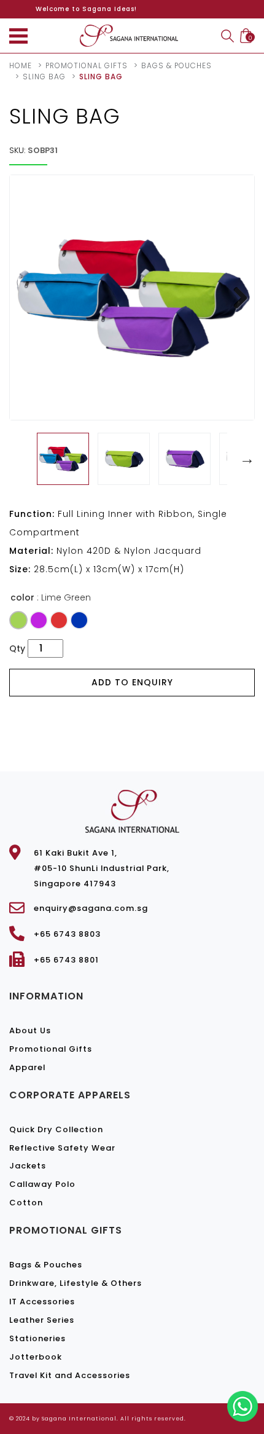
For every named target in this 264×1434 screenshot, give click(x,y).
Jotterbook (35, 1357)
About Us (30, 1030)
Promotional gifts (86, 65)
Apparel (27, 1067)
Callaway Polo (42, 1184)
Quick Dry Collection (56, 1129)
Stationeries (37, 1338)
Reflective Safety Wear (62, 1148)
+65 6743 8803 (67, 934)
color (22, 597)
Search (227, 36)
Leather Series (41, 1320)
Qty (17, 648)
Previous (18, 459)
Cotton (26, 1202)
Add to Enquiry (132, 682)
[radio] (18, 620)
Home (20, 65)
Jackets (27, 1166)
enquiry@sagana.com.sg (91, 908)
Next (235, 297)
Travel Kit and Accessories (69, 1375)
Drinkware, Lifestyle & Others (75, 1283)
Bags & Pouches (176, 65)
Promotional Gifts (50, 1049)
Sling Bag (44, 76)
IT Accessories (42, 1301)
